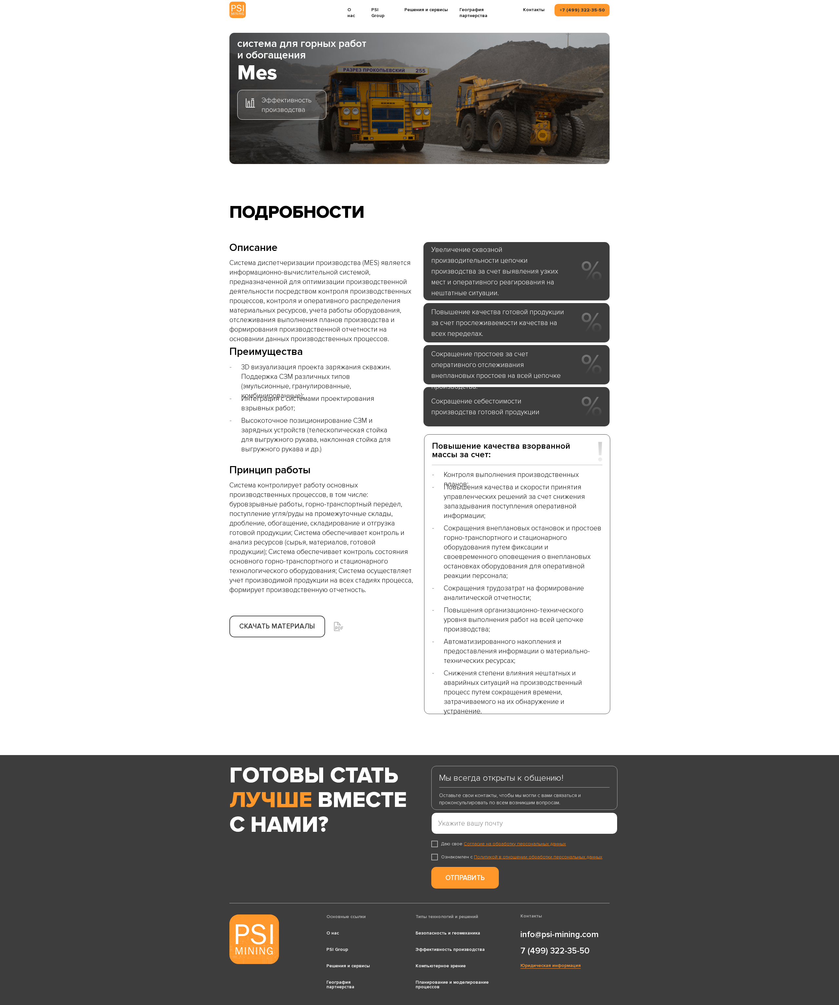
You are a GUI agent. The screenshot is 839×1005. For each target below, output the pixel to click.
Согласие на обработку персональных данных (515, 844)
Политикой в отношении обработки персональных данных (538, 857)
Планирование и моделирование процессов (452, 984)
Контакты (533, 9)
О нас (351, 12)
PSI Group (377, 12)
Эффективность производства (450, 949)
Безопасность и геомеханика (448, 933)
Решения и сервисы (426, 9)
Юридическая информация (550, 965)
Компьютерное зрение (441, 966)
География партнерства (473, 12)
